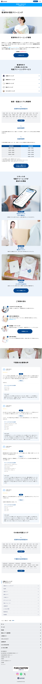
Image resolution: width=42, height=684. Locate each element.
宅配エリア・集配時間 (5, 633)
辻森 (3, 122)
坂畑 (16, 119)
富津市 (23, 568)
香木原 (30, 114)
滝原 (29, 121)
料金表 (5, 588)
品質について (6, 594)
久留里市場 (24, 117)
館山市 (26, 565)
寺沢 (6, 122)
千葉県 (10, 620)
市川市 (19, 565)
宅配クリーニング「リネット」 (13, 47)
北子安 (32, 116)
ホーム (3, 620)
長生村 (11, 572)
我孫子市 (12, 568)
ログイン (36, 1)
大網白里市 (5, 571)
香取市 (25, 569)
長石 (25, 122)
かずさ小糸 (35, 114)
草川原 (11, 117)
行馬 (3, 117)
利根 (14, 122)
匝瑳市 (22, 569)
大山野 (10, 114)
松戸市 (33, 565)
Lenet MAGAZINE (5, 644)
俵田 (34, 121)
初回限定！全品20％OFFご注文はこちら (21, 4)
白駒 (6, 121)
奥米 (17, 114)
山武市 (29, 569)
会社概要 (2, 662)
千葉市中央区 (5, 563)
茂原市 (4, 566)
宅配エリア (6, 591)
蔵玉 (14, 117)
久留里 (19, 117)
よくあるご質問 (6, 608)
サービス (3, 627)
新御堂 (29, 119)
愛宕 (7, 113)
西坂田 (35, 122)
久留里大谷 (29, 117)
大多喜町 (25, 572)
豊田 (17, 122)
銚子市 (15, 565)
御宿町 (29, 572)
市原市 (35, 566)
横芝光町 (35, 571)
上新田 (13, 116)
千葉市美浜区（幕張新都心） (8, 565)
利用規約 (5, 614)
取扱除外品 (6, 611)
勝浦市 (31, 566)
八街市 (4, 569)
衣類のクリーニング (10, 75)
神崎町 (16, 571)
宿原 (36, 119)
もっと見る (20, 120)
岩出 (15, 113)
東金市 (14, 566)
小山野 (13, 119)
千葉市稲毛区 (17, 563)
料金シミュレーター (7, 603)
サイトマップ (3, 664)
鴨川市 (16, 568)
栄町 (13, 571)
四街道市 (31, 568)
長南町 (21, 572)
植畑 (17, 113)
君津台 (35, 116)
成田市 (7, 566)
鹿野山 (7, 116)
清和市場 (15, 121)
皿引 (24, 119)
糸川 (9, 113)
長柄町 (18, 572)
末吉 (9, 121)
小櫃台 (20, 114)
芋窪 (12, 113)
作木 (37, 121)
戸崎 (11, 122)
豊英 (19, 122)
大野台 (4, 113)
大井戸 (30, 113)
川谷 (25, 116)
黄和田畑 (7, 117)
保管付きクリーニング (10, 79)
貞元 (21, 119)
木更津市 (29, 565)
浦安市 (27, 568)
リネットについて (4, 639)
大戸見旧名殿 (5, 114)
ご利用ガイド (6, 597)
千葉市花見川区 (11, 563)
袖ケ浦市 (35, 568)
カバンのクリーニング (10, 91)
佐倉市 (11, 566)
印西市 (7, 569)
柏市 (28, 566)
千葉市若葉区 (23, 563)
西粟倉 (28, 122)
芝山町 (31, 571)
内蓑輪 (24, 113)
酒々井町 (9, 571)
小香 (3, 121)
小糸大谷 (7, 119)
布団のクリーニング (10, 83)
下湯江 (33, 119)
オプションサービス (7, 600)
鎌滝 (10, 116)
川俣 (23, 116)
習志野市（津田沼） (22, 566)
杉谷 (11, 121)
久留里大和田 (34, 117)
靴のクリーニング (9, 87)
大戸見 (36, 113)
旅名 (32, 121)
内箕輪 (21, 113)
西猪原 (31, 122)
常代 (9, 122)
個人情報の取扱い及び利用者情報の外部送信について (9, 653)
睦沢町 (7, 572)
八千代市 (7, 568)
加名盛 (4, 116)
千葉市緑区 (29, 563)
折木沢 (23, 114)
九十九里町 (27, 571)
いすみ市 (33, 569)
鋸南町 (32, 572)
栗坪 (16, 117)
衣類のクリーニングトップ (8, 585)
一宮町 (4, 572)
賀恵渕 (27, 114)
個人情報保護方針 (4, 651)
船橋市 (22, 565)
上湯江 (17, 116)
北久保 (28, 116)
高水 (26, 121)
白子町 (14, 572)
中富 (22, 122)
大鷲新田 (13, 114)
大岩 (33, 113)
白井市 (11, 569)
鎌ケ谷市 (19, 568)
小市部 (4, 119)
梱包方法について (12, 319)
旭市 (17, 566)
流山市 (4, 568)
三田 (26, 119)
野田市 (37, 565)
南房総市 (18, 569)
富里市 (14, 569)
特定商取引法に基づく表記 (5, 656)
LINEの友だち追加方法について (6, 660)
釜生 (20, 116)
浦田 (27, 113)
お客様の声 (6, 606)
